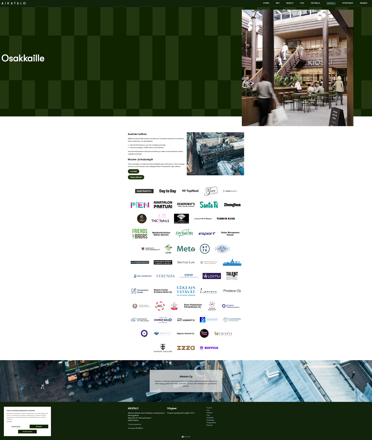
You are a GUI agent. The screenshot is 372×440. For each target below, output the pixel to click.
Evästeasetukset (15, 426)
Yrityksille (315, 3)
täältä (192, 413)
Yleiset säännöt (136, 177)
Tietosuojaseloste (134, 424)
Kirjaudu (363, 3)
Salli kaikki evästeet (27, 431)
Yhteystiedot (347, 3)
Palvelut (289, 3)
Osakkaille (331, 3)
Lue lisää (133, 171)
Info (277, 3)
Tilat (302, 3)
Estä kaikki (39, 426)
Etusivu (266, 3)
